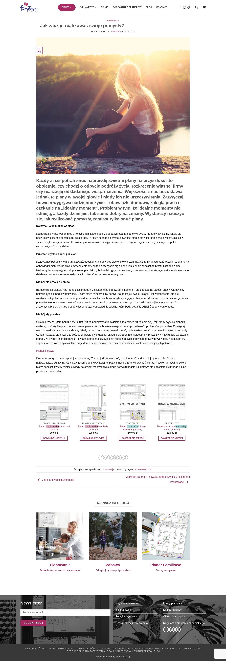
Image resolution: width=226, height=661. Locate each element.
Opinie (105, 7)
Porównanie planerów (127, 7)
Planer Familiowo (165, 565)
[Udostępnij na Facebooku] (101, 457)
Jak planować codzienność (58, 479)
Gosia (131, 32)
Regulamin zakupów (83, 649)
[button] (196, 7)
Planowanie (60, 565)
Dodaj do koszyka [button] (54, 438)
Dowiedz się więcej (133, 438)
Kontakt (161, 7)
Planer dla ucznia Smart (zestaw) (171, 428)
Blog (149, 7)
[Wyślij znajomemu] (113, 457)
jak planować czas (143, 469)
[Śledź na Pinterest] (188, 7)
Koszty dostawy (164, 649)
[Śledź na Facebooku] (180, 7)
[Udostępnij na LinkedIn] (125, 457)
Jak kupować (32, 649)
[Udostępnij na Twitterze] (107, 457)
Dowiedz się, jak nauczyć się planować (60, 570)
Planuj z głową (45, 350)
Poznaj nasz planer (166, 570)
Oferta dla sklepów (189, 649)
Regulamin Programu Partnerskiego (129, 651)
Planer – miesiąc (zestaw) (93, 428)
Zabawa (113, 565)
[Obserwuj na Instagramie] (184, 7)
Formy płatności (142, 649)
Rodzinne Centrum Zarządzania (86, 651)
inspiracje (113, 21)
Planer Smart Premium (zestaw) (133, 428)
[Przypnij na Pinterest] (119, 457)
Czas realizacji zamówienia (113, 649)
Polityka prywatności (55, 649)
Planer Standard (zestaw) (54, 428)
